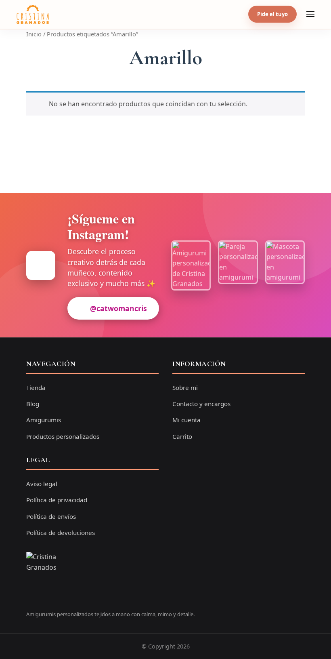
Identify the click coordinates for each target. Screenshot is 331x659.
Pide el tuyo (272, 14)
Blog (32, 404)
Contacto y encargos (201, 404)
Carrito (182, 436)
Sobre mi (185, 387)
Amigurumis (43, 420)
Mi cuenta (186, 420)
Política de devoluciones (60, 532)
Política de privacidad (56, 500)
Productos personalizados (62, 436)
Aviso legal (41, 484)
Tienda (36, 387)
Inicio (34, 34)
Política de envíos (51, 516)
